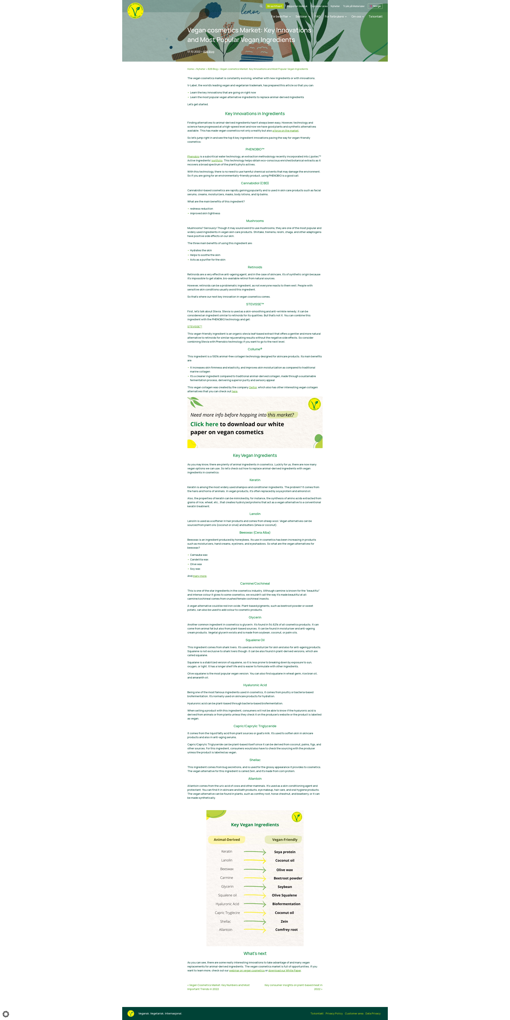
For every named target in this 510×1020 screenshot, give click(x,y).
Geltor (253, 387)
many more (200, 576)
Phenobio (193, 156)
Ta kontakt (375, 16)
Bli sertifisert (274, 6)
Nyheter (335, 6)
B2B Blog (208, 51)
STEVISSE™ (194, 326)
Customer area (319, 6)
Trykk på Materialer (354, 6)
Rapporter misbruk (297, 6)
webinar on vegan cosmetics (247, 970)
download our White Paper (284, 970)
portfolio (217, 160)
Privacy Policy (334, 1013)
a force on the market (285, 130)
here (234, 391)
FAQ (317, 16)
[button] (6, 1014)
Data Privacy (373, 1013)
